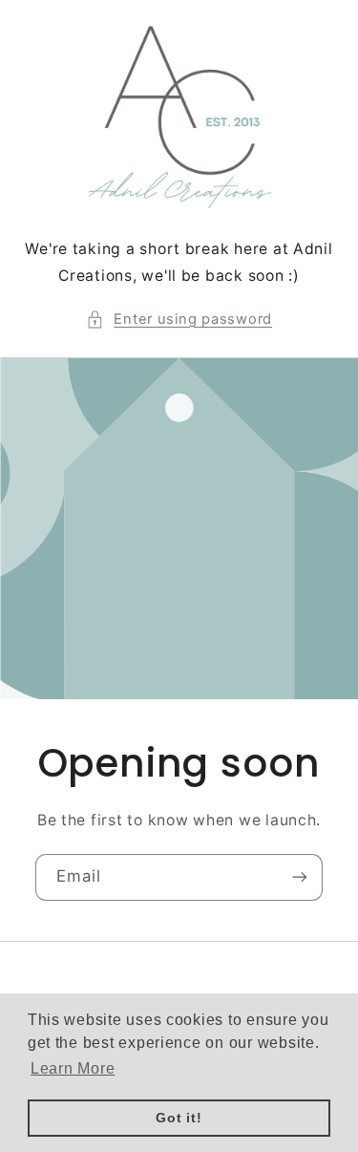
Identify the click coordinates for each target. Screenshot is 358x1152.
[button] (179, 320)
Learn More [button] (73, 1068)
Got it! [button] (178, 1117)
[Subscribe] (300, 877)
